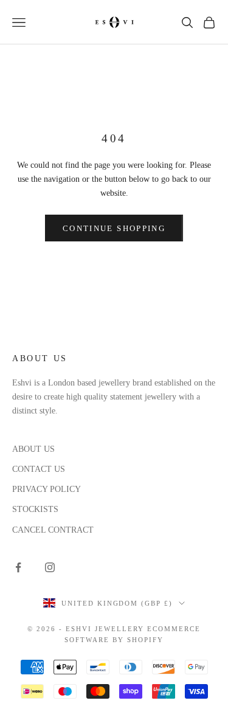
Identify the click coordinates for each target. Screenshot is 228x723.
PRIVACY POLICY (46, 489)
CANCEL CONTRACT (53, 529)
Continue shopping (114, 228)
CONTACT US (38, 469)
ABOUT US (33, 449)
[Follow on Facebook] (18, 567)
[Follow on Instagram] (50, 567)
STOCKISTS (35, 509)
